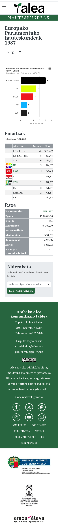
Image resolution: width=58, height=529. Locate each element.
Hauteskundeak (29, 17)
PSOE (16, 170)
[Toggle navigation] (4, 8)
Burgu (13, 52)
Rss (43, 437)
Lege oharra (38, 425)
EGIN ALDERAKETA (21, 290)
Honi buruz (19, 425)
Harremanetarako (24, 437)
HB (14, 165)
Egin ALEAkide (29, 443)
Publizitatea (22, 431)
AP (14, 176)
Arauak (39, 431)
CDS (15, 182)
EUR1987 (48, 211)
